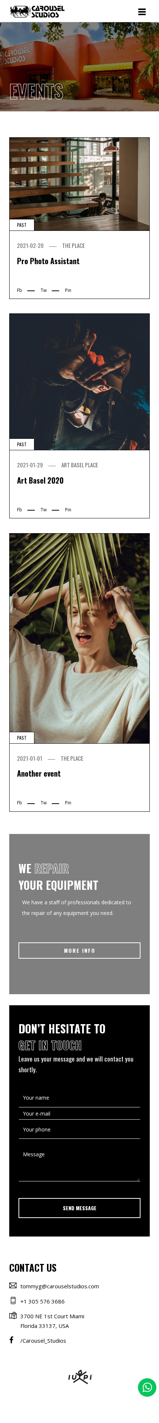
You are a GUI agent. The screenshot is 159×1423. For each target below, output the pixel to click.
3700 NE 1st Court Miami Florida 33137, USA (52, 1320)
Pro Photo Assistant (48, 260)
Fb (19, 290)
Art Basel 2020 (40, 480)
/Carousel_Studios (43, 1340)
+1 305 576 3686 (42, 1301)
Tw (44, 290)
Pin (68, 290)
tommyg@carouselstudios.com (59, 1286)
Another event (39, 773)
